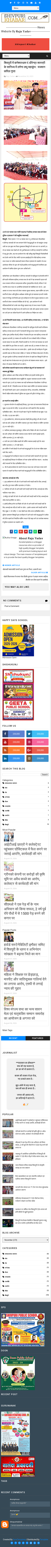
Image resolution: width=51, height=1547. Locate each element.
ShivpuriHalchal (16, 1522)
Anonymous (14, 1499)
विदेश (6, 820)
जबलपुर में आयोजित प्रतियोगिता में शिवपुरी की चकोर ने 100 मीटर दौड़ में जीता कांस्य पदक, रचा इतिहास (31, 1156)
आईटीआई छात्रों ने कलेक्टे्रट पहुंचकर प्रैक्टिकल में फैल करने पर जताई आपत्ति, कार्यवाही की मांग (25, 849)
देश (6, 792)
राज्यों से (7, 815)
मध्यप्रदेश (7, 806)
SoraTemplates (19, 1539)
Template (44, 1539)
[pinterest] (39, 3)
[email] (31, 3)
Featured (37, 1038)
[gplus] (19, 3)
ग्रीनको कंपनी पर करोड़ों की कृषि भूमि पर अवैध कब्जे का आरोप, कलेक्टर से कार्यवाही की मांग (24, 879)
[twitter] (10, 3)
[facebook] (14, 3)
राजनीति (7, 811)
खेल (6, 788)
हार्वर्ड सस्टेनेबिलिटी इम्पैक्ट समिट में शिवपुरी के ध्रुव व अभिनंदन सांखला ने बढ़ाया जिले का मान (24, 949)
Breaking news (11, 783)
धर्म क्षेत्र (7, 797)
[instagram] (23, 3)
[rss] (27, 3)
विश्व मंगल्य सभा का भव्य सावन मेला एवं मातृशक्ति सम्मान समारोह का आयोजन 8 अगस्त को (24, 1014)
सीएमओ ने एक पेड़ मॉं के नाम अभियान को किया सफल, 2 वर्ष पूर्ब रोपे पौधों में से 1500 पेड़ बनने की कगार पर (31, 1145)
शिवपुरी (7, 825)
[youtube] (35, 3)
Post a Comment (12, 606)
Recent (13, 1038)
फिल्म (6, 801)
